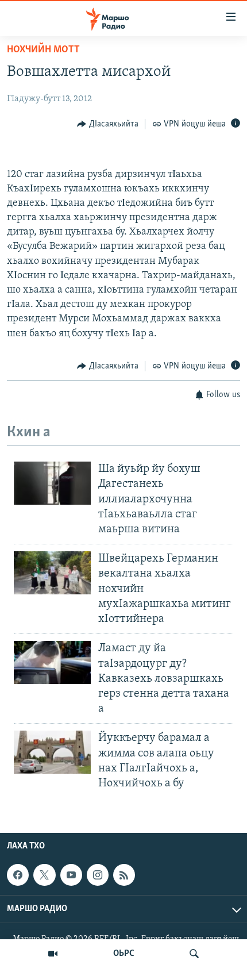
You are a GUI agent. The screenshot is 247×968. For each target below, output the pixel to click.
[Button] (107, 124)
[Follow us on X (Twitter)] (44, 875)
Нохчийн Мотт (43, 50)
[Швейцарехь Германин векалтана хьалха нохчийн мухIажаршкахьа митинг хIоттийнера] (52, 572)
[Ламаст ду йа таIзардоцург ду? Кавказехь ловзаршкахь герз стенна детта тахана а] (52, 662)
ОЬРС (123, 953)
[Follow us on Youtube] (71, 875)
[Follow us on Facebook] (18, 875)
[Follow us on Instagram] (98, 875)
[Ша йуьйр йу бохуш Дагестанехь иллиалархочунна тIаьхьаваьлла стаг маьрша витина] (52, 483)
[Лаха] (194, 953)
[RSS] (124, 875)
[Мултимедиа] (53, 953)
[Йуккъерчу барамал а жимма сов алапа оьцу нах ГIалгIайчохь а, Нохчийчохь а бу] (52, 752)
